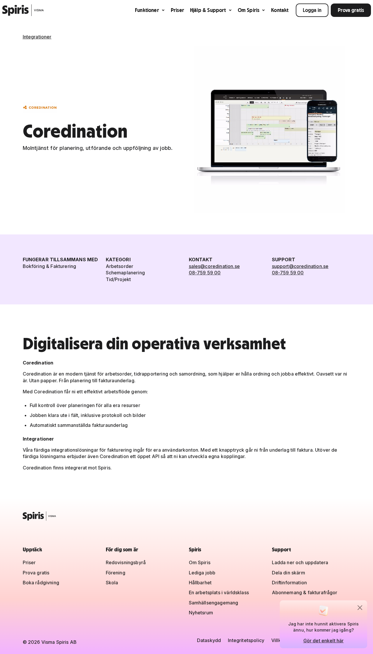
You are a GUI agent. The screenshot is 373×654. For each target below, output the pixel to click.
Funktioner (147, 10)
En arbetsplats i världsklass (219, 592)
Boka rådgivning (41, 582)
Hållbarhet (200, 582)
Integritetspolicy (246, 640)
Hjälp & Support (208, 10)
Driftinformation (289, 582)
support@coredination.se (300, 266)
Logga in (312, 10)
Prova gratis (351, 10)
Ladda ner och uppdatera (300, 562)
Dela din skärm (288, 573)
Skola (112, 582)
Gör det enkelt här (323, 641)
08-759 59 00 (205, 273)
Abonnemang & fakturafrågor (304, 592)
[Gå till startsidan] (23, 10)
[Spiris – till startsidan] (187, 516)
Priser (177, 10)
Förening (115, 573)
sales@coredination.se (214, 266)
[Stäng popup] (360, 607)
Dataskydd (209, 640)
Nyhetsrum (201, 613)
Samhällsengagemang (213, 603)
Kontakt (279, 10)
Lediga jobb (202, 573)
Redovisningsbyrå (126, 562)
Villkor (278, 640)
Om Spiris (249, 10)
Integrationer (37, 37)
